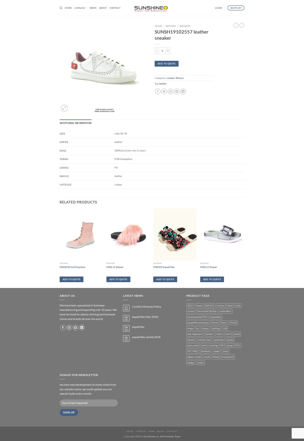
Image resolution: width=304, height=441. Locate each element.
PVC (238, 345)
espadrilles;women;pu (198, 322)
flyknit (233, 322)
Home (68, 8)
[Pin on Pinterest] (177, 91)
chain (230, 305)
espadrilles (215, 317)
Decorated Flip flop (207, 311)
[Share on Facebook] (158, 91)
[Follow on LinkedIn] (82, 327)
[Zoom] (64, 108)
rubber (216, 351)
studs (207, 356)
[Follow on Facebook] (63, 327)
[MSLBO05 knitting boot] (81, 235)
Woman (171, 26)
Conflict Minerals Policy (146, 306)
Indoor (205, 328)
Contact (115, 8)
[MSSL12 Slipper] (222, 235)
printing (213, 345)
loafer (219, 334)
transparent (228, 356)
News (93, 8)
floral (214, 322)
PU (222, 345)
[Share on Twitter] (164, 91)
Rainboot (205, 351)
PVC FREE (192, 351)
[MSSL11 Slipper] (128, 235)
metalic (191, 339)
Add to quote (167, 63)
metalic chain (204, 339)
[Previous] (59, 248)
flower (224, 322)
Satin (225, 351)
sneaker (184, 26)
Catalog (79, 8)
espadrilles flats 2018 (145, 316)
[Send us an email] (75, 327)
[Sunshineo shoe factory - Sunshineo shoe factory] (152, 8)
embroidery (225, 311)
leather (162, 83)
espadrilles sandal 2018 (146, 337)
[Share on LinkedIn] (183, 91)
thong (216, 356)
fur (197, 328)
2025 (190, 305)
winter (200, 362)
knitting (216, 328)
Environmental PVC (197, 317)
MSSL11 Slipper (115, 266)
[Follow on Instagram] (69, 327)
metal (237, 334)
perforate (219, 339)
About (103, 8)
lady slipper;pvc (195, 334)
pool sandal (193, 345)
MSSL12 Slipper (208, 266)
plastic (230, 339)
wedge (190, 362)
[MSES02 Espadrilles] (175, 235)
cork (238, 305)
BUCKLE (209, 305)
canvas (220, 305)
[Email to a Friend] (170, 91)
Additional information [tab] (76, 123)
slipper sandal (194, 356)
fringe (190, 328)
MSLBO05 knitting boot (72, 266)
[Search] (61, 8)
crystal (190, 311)
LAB (225, 328)
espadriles (138, 326)
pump (229, 345)
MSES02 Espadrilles (164, 266)
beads (199, 305)
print (204, 345)
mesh (228, 334)
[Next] (243, 248)
